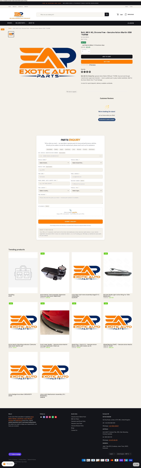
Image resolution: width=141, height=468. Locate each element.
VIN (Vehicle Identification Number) (51, 152)
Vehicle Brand (42, 159)
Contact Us (74, 430)
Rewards (26, 6)
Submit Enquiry (70, 221)
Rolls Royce (19, 420)
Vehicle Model (75, 159)
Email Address (75, 173)
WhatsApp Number (77, 180)
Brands (9, 23)
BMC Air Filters (75, 419)
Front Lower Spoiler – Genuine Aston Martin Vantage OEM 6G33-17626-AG (53, 345)
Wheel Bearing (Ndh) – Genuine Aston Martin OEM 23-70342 (117, 345)
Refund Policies (32, 459)
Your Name (41, 173)
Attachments (43, 206)
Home (9, 6)
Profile (131, 6)
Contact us (20, 6)
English (111, 454)
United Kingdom (123, 454)
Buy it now (107, 61)
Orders (126, 6)
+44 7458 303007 (114, 426)
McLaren (30, 418)
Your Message (42, 194)
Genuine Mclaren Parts (77, 425)
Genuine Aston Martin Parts (78, 416)
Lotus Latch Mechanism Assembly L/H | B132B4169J (52, 395)
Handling (11, 295)
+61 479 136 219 (113, 440)
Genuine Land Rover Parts (78, 421)
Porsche (10, 420)
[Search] (107, 14)
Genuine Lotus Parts (76, 423)
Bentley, (14, 418)
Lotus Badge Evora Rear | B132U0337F (20, 394)
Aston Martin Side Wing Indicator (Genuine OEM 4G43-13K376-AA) (22, 345)
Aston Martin (85, 37)
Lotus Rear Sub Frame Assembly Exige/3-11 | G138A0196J (85, 295)
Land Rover (20, 418)
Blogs (72, 428)
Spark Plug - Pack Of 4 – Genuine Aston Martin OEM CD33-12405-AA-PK (84, 345)
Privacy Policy (22, 459)
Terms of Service (12, 459)
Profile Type (75, 187)
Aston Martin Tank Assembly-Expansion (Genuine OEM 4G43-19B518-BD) (52, 295)
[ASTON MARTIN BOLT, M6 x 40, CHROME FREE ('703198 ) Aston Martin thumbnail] (11, 34)
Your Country (42, 187)
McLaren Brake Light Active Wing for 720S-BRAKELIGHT (116, 295)
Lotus (25, 418)
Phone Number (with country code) (48, 180)
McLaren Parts (20, 23)
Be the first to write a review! (106, 119)
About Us (14, 6)
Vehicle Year (45, 166)
